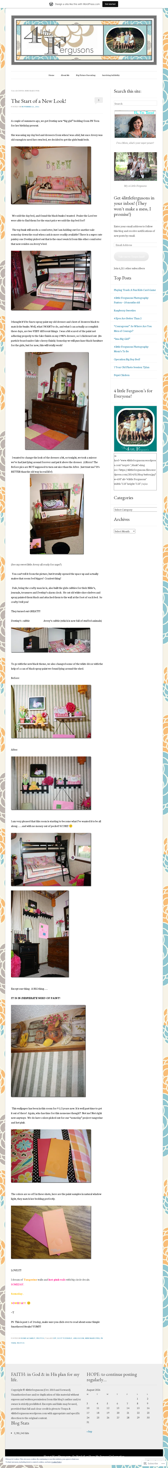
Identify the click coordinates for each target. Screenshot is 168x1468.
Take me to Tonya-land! (131, 256)
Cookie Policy (56, 1462)
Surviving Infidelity (111, 75)
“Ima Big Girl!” (122, 338)
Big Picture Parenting (85, 75)
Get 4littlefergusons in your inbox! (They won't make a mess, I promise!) (134, 206)
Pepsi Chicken (121, 375)
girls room (78, 1338)
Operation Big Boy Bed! (127, 359)
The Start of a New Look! (38, 100)
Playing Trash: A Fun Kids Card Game (135, 290)
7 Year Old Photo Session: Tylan (131, 367)
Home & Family (28, 1338)
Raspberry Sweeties (125, 310)
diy (54, 1338)
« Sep (89, 1431)
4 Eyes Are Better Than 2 (127, 318)
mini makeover (92, 1338)
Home (51, 75)
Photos (40, 1338)
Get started (110, 4)
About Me (65, 75)
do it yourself (64, 1338)
